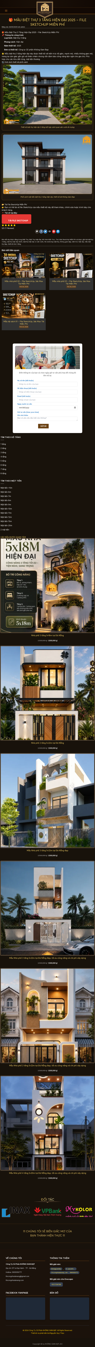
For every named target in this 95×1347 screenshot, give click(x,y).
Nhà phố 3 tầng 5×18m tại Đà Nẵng (47, 635)
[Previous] (5, 1207)
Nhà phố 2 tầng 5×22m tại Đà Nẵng (47, 743)
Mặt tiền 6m (6, 492)
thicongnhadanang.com (15, 1280)
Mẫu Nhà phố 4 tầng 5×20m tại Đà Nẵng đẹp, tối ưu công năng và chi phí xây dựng (47, 1173)
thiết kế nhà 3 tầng (14, 244)
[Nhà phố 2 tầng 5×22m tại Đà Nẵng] (47, 693)
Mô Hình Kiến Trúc (48, 239)
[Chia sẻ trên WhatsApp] (37, 231)
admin (23, 27)
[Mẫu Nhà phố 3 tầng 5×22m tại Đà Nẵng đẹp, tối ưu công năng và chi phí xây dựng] (47, 908)
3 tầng (3, 452)
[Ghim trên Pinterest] (54, 231)
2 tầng (3, 448)
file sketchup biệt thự (51, 242)
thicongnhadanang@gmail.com (17, 1276)
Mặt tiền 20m (6, 525)
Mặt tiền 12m (6, 517)
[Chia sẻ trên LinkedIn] (58, 231)
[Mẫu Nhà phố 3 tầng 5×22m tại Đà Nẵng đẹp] (47, 800)
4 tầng (3, 456)
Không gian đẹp (65, 242)
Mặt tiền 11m (6, 513)
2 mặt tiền (5, 529)
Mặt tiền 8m (6, 500)
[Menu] (6, 10)
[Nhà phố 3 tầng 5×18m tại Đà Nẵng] (47, 585)
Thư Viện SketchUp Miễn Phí (66, 239)
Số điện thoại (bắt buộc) (27, 388)
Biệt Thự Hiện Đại (35, 239)
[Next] (90, 1207)
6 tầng (3, 465)
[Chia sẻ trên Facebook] (41, 231)
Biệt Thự (25, 239)
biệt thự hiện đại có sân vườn (33, 242)
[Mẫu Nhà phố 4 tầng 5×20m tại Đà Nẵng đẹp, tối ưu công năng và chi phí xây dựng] (47, 1123)
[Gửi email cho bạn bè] (50, 231)
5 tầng (3, 461)
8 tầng (3, 473)
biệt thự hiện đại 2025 (14, 242)
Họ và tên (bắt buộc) (25, 380)
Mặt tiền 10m (6, 509)
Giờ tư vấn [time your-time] (28, 412)
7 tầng (3, 469)
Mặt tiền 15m (6, 521)
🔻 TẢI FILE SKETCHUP (16, 220)
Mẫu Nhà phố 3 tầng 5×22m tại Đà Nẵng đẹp (47, 850)
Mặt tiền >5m (6, 488)
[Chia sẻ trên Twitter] (45, 231)
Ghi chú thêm (22, 415)
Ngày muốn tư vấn (24, 404)
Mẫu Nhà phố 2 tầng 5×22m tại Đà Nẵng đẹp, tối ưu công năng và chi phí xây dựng (47, 1065)
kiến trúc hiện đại (78, 242)
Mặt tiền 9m (6, 504)
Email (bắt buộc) (23, 396)
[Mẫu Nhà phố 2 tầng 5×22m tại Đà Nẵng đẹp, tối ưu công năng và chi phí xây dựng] (47, 1015)
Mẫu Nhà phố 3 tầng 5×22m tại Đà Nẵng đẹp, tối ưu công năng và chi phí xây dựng (47, 958)
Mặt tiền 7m (6, 496)
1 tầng (3, 444)
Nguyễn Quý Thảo (57, 1333)
